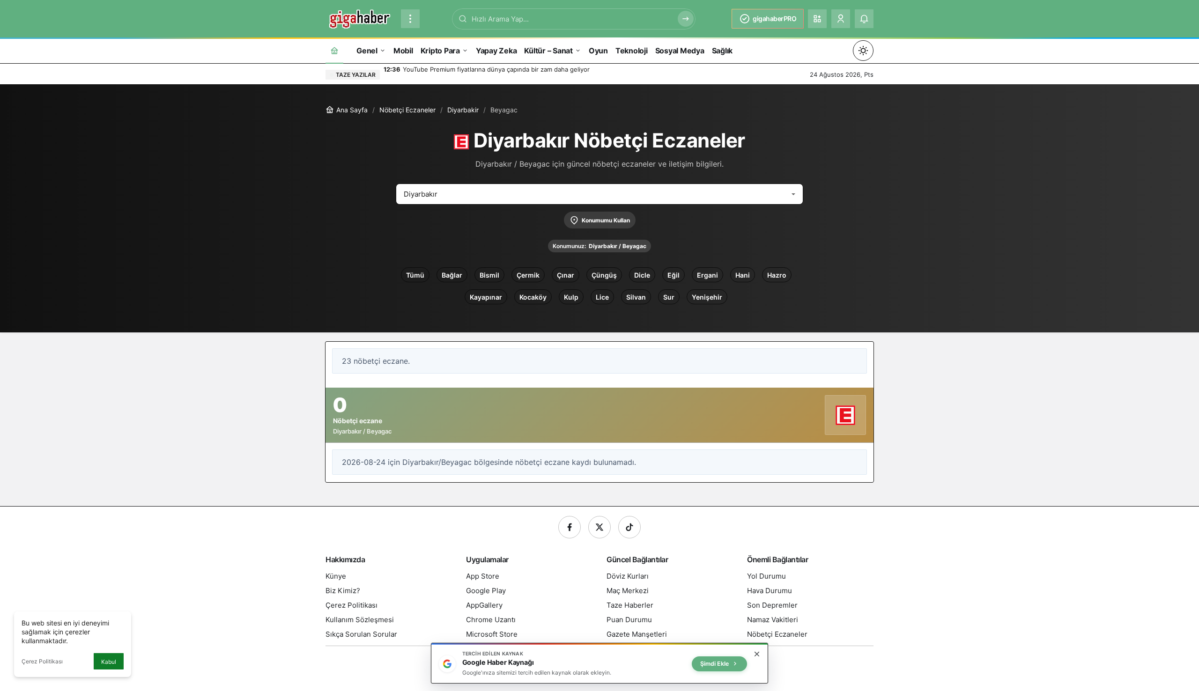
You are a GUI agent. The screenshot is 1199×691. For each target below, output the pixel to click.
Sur (668, 297)
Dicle (642, 275)
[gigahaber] (359, 17)
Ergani (707, 275)
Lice (602, 297)
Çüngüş (604, 275)
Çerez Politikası (42, 661)
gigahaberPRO (774, 18)
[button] (817, 18)
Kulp (571, 297)
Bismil (489, 275)
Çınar (565, 275)
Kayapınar (486, 297)
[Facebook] (569, 527)
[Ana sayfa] (334, 50)
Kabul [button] (108, 661)
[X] (599, 527)
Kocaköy (533, 297)
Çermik (528, 275)
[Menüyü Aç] (410, 18)
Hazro (776, 275)
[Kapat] (757, 654)
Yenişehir (707, 297)
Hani (742, 275)
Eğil (673, 275)
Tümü (415, 275)
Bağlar (452, 275)
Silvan (636, 297)
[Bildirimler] (864, 18)
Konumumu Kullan (606, 220)
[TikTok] (629, 527)
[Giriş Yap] (840, 18)
